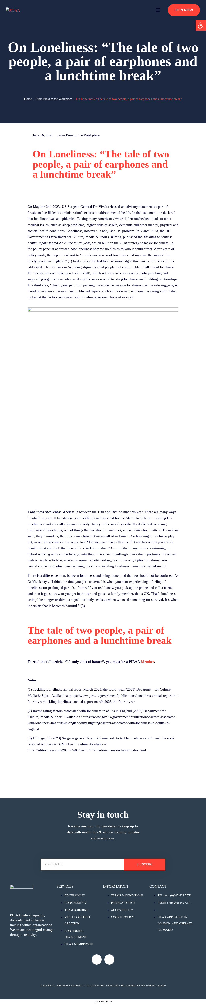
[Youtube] (97, 959)
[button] (201, 25)
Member (147, 662)
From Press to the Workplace (78, 135)
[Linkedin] (109, 959)
